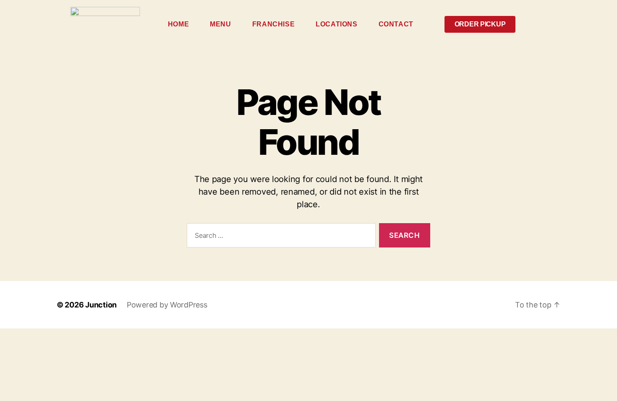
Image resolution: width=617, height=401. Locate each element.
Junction (101, 304)
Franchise (273, 24)
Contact (396, 24)
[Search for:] (279, 237)
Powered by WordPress (167, 304)
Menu (220, 24)
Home (178, 24)
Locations (336, 24)
